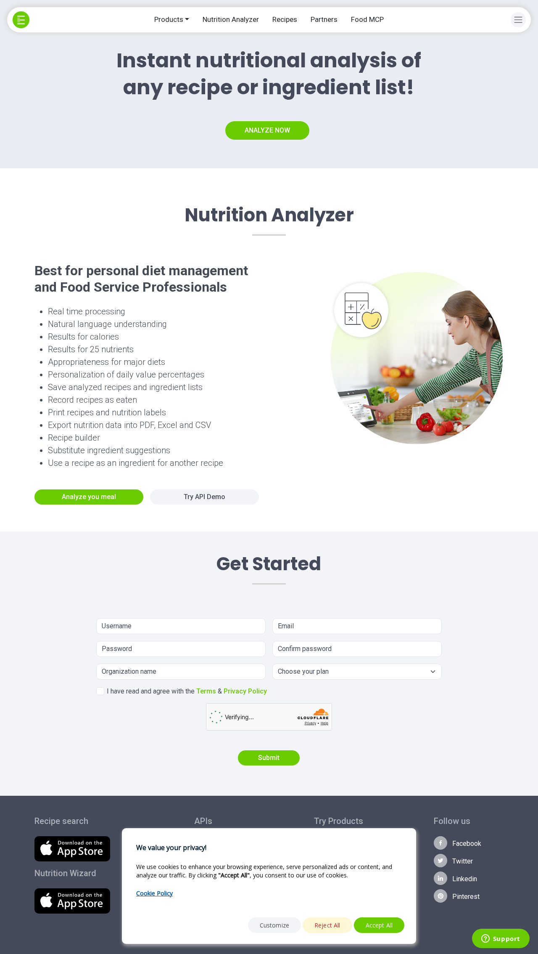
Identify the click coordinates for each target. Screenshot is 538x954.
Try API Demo (204, 497)
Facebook (466, 844)
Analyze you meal (89, 497)
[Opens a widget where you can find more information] (501, 939)
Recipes (284, 19)
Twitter (462, 861)
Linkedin (464, 879)
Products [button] (168, 19)
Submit (269, 758)
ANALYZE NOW (267, 130)
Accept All (379, 925)
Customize (274, 925)
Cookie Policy (154, 893)
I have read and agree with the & (187, 691)
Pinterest (465, 897)
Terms (206, 691)
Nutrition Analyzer (231, 19)
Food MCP (367, 19)
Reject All (327, 925)
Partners (324, 19)
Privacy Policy (245, 691)
